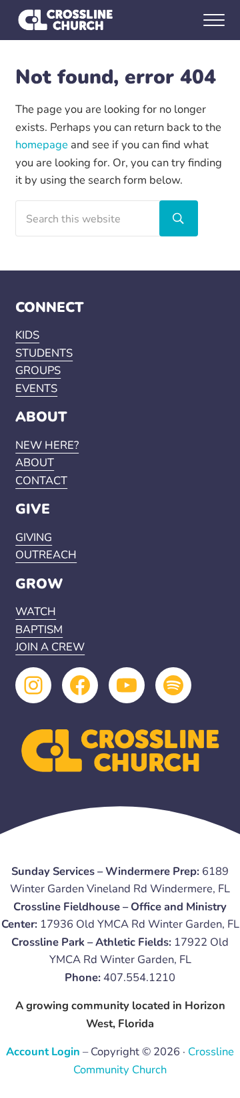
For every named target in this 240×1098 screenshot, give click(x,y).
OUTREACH (46, 554)
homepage (41, 144)
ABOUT (34, 462)
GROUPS (38, 370)
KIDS (27, 335)
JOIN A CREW (50, 647)
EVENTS (36, 388)
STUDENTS (44, 353)
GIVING (33, 537)
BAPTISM (39, 629)
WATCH (35, 611)
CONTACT (41, 480)
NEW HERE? (47, 445)
